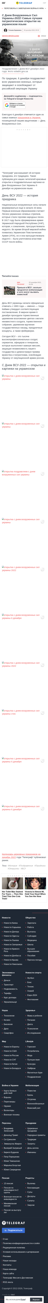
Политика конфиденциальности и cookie (21, 1243)
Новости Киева (11, 923)
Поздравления (34, 1077)
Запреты (31, 1144)
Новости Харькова (12, 927)
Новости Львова (11, 940)
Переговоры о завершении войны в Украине (25, 8)
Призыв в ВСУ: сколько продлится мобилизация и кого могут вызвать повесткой (29, 291)
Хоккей (30, 991)
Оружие (7, 1106)
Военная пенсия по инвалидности (13, 1198)
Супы (29, 1192)
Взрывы (7, 1097)
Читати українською (10, 36)
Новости (6, 918)
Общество (30, 918)
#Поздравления (26, 866)
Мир (4, 1041)
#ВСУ (23, 869)
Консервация (33, 1188)
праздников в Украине (29, 117)
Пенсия (5, 1178)
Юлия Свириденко (12, 1170)
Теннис (30, 987)
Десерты (31, 1196)
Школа (30, 945)
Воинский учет (33, 1108)
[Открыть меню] (4, 3)
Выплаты (31, 932)
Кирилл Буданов (11, 1152)
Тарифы (7, 993)
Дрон (6, 1029)
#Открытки (13, 869)
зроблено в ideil (8, 1295)
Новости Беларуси (12, 1068)
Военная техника (11, 1115)
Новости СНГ (10, 1060)
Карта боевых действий (10, 1092)
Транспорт (8, 985)
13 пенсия (8, 1183)
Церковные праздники (32, 1129)
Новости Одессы (11, 936)
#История (12, 866)
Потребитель (33, 1051)
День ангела (33, 1148)
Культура (31, 1064)
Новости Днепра (11, 932)
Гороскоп (31, 1047)
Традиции (31, 1139)
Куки (23, 1299)
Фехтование (32, 999)
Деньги (7, 980)
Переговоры (9, 1102)
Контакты (7, 1265)
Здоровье (30, 1010)
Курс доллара (10, 998)
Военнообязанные (35, 1104)
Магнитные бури (34, 1073)
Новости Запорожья (13, 945)
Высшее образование (33, 950)
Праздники (30, 1123)
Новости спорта (33, 973)
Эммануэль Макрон (13, 1144)
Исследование (34, 1033)
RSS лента (8, 1282)
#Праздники (40, 866)
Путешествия (33, 1060)
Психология (32, 1029)
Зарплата (31, 923)
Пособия (31, 956)
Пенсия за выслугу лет (12, 1211)
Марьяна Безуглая (12, 1165)
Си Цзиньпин (10, 1139)
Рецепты (29, 1178)
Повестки (31, 1091)
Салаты (30, 1201)
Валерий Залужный (13, 1148)
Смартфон (9, 1033)
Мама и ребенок (34, 1016)
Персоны (6, 1123)
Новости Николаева (13, 964)
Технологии (9, 1016)
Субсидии (31, 936)
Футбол (30, 978)
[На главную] (24, 3)
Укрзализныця (10, 1002)
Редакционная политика (14, 1248)
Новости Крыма (11, 960)
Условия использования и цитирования (21, 1252)
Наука (5, 1010)
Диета (30, 1024)
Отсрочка (31, 1099)
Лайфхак (31, 1068)
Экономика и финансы (8, 974)
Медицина (32, 940)
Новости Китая (10, 1064)
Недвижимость (10, 989)
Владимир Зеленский (8, 1129)
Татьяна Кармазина (14, 30)
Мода (29, 1055)
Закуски (30, 1205)
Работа (30, 927)
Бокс (29, 982)
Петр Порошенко (11, 1157)
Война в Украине (10, 1085)
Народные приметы (36, 1135)
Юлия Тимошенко (12, 1161)
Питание (31, 1020)
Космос (7, 1020)
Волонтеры (9, 1110)
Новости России (11, 1055)
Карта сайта (8, 1273)
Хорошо (36, 1300)
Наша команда (9, 1269)
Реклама (7, 1256)
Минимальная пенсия (10, 1204)
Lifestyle (29, 1041)
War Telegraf (20, 283)
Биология (8, 1024)
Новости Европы (11, 1047)
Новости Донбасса (12, 956)
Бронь (30, 1095)
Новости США (10, 1051)
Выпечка (31, 1183)
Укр (44, 3)
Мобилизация (32, 1085)
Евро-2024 (32, 995)
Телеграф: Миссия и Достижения (18, 1278)
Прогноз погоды (34, 960)
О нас (5, 1239)
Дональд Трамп (11, 1135)
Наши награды (9, 1261)
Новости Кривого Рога (11, 950)
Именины (31, 1152)
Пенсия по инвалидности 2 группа (11, 1190)
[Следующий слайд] (45, 8)
